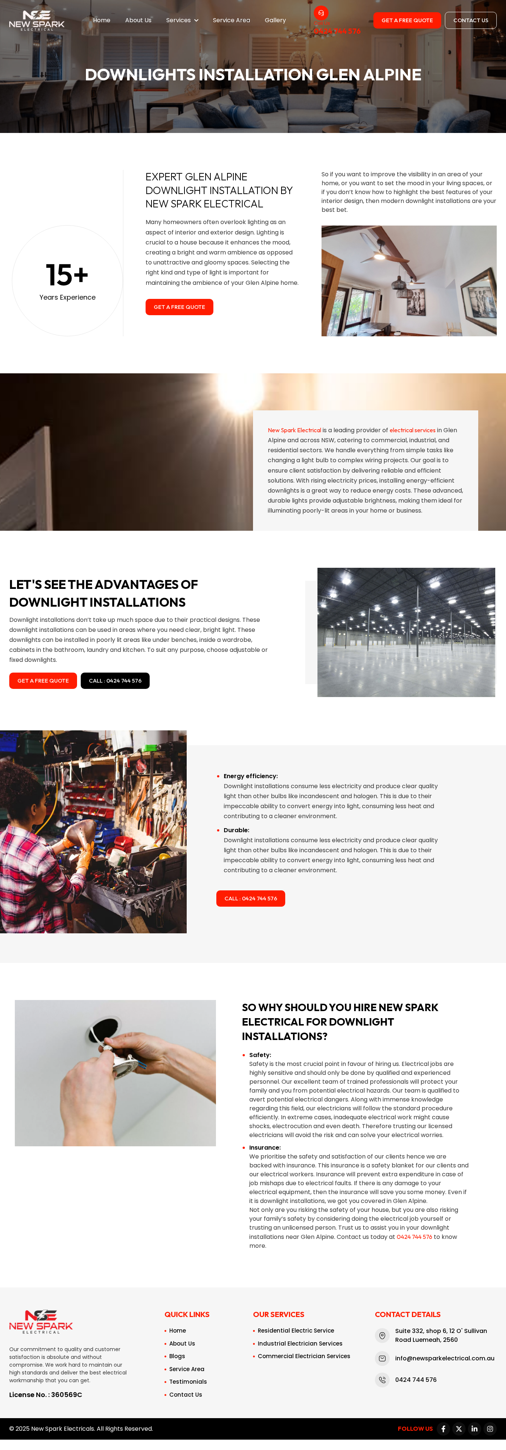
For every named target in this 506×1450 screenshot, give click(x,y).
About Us (138, 20)
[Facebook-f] (443, 1429)
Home (101, 20)
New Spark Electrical (294, 430)
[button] (182, 20)
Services (178, 20)
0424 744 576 (337, 31)
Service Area (231, 20)
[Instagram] (490, 1429)
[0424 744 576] (321, 13)
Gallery (275, 20)
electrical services (413, 430)
